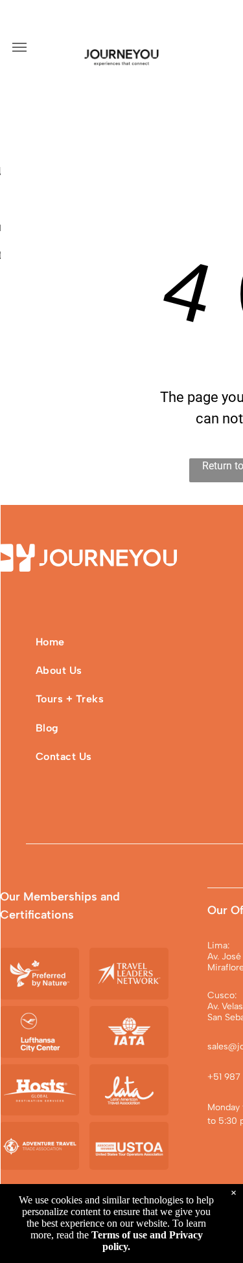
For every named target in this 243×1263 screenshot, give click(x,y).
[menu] (19, 47)
